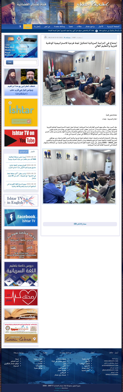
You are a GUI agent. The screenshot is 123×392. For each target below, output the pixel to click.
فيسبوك (16, 366)
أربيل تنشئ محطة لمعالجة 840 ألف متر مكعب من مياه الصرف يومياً (22, 158)
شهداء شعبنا (38, 359)
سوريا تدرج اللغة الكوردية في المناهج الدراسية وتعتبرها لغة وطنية (21, 185)
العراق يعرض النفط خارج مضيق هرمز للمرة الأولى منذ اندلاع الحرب (22, 166)
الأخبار (33, 151)
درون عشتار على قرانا (59, 361)
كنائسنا (40, 363)
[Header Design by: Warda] (61, 23)
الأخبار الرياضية (84, 363)
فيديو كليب (62, 368)
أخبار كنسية (86, 370)
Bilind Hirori (65, 388)
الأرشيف (87, 366)
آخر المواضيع (23, 151)
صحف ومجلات (61, 359)
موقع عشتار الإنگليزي (11, 363)
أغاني (64, 366)
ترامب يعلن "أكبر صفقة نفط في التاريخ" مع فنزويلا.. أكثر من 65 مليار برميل (21, 176)
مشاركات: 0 (67, 37)
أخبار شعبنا (86, 359)
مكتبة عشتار (62, 370)
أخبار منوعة (86, 368)
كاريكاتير (63, 372)
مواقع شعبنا (38, 368)
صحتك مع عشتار (60, 375)
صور (64, 363)
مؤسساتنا (39, 366)
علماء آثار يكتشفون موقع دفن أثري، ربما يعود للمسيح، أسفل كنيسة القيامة (82, 30)
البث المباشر (15, 361)
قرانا (40, 361)
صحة (17, 359)
